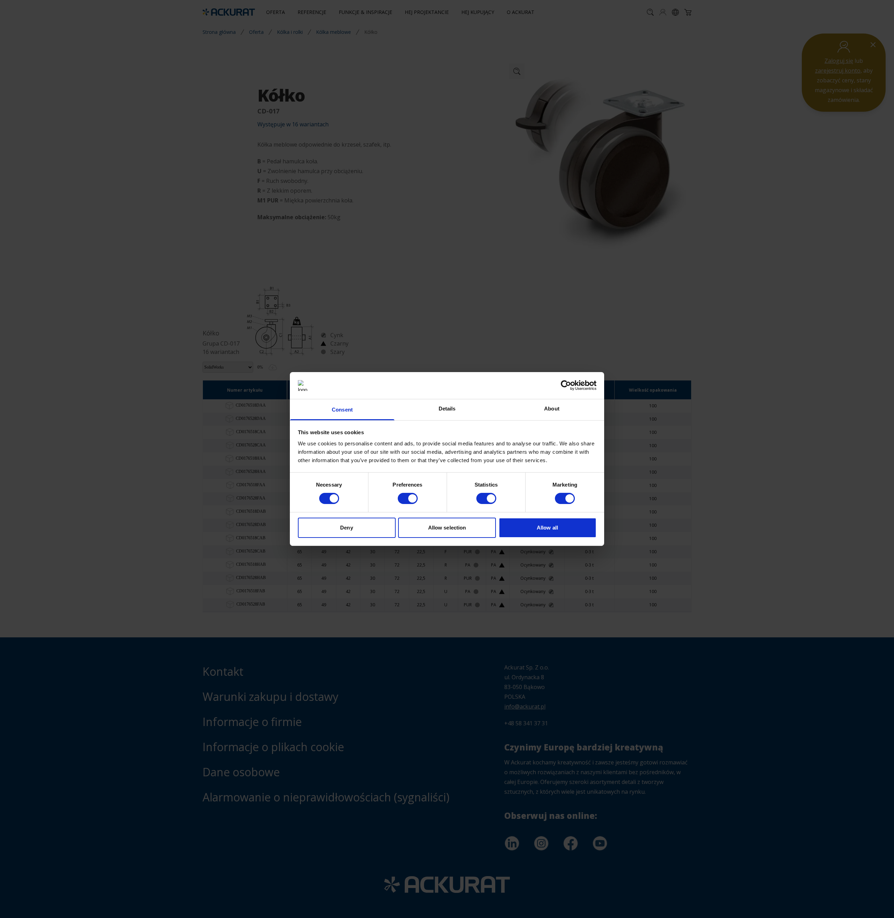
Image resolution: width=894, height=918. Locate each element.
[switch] (408, 498)
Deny (346, 528)
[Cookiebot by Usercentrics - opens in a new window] (565, 385)
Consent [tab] (342, 410)
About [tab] (551, 409)
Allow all (547, 528)
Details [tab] (447, 409)
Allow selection (447, 528)
